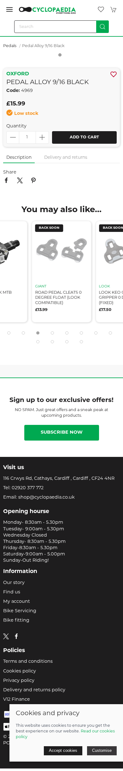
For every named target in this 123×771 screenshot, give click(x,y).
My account (16, 601)
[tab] (8, 333)
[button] (9, 9)
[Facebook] (16, 636)
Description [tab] (19, 158)
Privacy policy (18, 680)
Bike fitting (16, 620)
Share (9, 172)
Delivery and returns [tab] (65, 158)
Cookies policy (19, 671)
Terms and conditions (28, 661)
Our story (14, 583)
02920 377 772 (28, 488)
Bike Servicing (19, 611)
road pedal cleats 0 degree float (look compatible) (32, 298)
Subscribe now (62, 432)
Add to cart (84, 137)
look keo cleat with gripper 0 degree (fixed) (96, 298)
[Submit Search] (102, 26)
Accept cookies (63, 750)
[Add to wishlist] (56, 229)
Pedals (9, 46)
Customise (102, 750)
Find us (11, 592)
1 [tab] (61, 56)
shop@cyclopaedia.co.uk (46, 497)
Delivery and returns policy (34, 690)
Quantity (16, 126)
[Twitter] (6, 636)
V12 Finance (16, 699)
